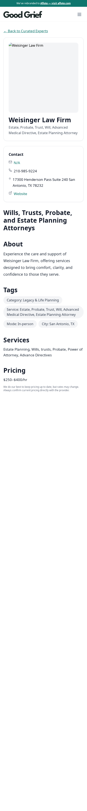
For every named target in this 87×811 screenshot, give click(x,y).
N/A (17, 162)
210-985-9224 (25, 171)
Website (20, 193)
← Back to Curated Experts (25, 30)
